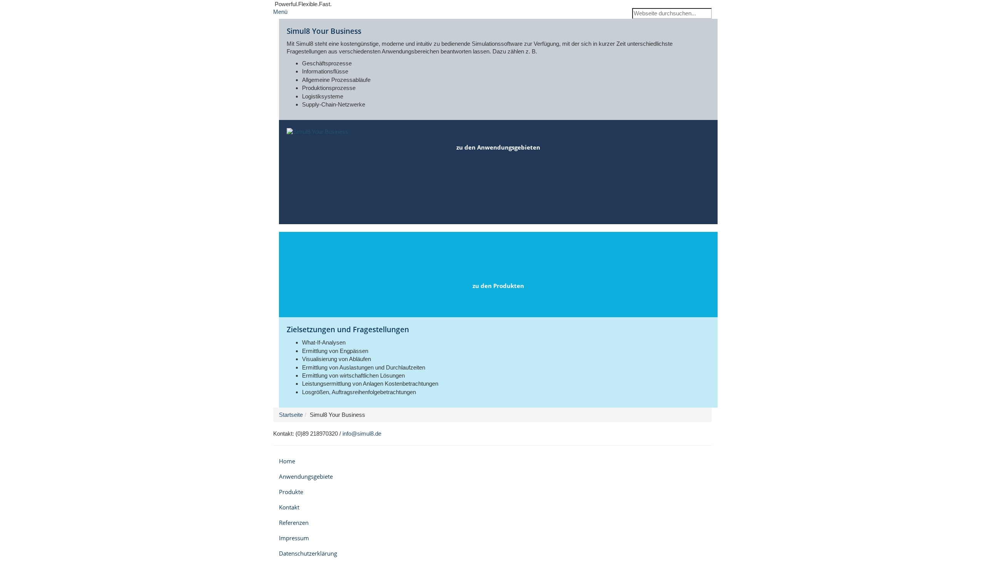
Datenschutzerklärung (308, 553)
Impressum (294, 538)
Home (287, 461)
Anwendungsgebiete (306, 476)
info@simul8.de (361, 433)
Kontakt (289, 507)
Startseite (291, 414)
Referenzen (294, 522)
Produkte (291, 492)
